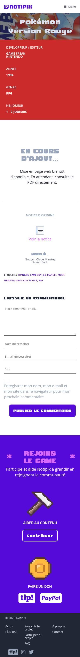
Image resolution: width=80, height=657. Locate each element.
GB (44, 274)
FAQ (27, 643)
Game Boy (36, 274)
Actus (9, 626)
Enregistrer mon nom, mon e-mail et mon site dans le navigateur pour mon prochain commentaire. (37, 391)
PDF (41, 280)
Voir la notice (40, 239)
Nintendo (22, 280)
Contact (57, 632)
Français (23, 274)
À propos (58, 626)
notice (33, 280)
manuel (52, 274)
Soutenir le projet (32, 627)
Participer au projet (33, 636)
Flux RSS (11, 632)
